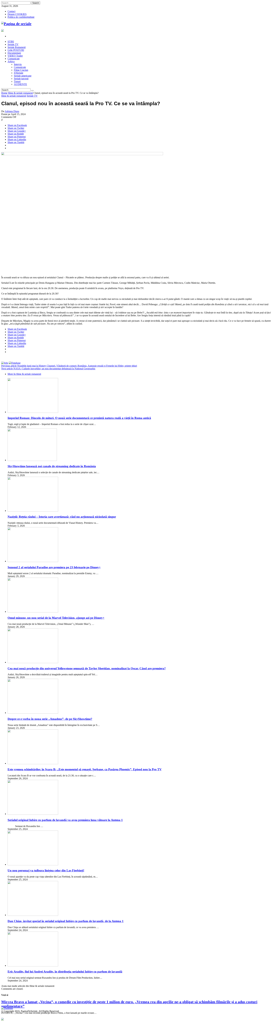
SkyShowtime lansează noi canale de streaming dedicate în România (52, 466)
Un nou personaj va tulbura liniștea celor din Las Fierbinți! (46, 870)
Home (4, 93)
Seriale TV (32, 95)
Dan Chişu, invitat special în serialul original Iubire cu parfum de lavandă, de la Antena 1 (66, 921)
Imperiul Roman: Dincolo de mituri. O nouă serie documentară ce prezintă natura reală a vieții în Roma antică (79, 418)
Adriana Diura (12, 111)
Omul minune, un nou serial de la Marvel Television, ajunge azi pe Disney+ (56, 617)
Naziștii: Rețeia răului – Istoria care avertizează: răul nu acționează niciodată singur (62, 516)
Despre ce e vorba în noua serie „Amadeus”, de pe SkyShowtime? (50, 719)
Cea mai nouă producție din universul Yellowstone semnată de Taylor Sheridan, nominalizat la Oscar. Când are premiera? (87, 668)
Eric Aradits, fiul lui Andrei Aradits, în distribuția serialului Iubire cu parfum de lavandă (65, 971)
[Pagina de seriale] (16, 24)
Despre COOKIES (17, 14)
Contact (11, 11)
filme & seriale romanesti (20, 93)
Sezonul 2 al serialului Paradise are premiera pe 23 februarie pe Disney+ (54, 567)
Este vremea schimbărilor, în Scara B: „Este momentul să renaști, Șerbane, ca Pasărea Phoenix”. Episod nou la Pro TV (85, 769)
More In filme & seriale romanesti (24, 374)
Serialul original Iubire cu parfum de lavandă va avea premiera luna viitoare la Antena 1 (65, 820)
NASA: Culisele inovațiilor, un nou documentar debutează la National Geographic (48, 368)
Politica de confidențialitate (21, 17)
